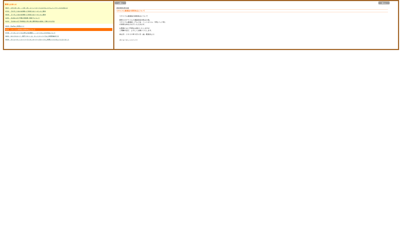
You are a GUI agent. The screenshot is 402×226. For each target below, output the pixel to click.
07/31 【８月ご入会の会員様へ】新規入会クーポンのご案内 (25, 11)
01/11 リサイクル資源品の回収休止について (20, 29)
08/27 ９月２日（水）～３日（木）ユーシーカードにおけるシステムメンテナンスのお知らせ (36, 8)
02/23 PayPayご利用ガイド (14, 26)
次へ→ (384, 3)
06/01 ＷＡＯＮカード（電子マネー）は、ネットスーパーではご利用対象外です (32, 36)
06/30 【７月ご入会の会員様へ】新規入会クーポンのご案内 (25, 14)
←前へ (120, 3)
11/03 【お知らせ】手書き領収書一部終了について (22, 18)
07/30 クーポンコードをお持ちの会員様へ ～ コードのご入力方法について (30, 33)
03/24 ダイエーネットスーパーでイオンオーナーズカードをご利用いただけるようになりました (37, 39)
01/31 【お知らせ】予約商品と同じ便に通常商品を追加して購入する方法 (30, 21)
